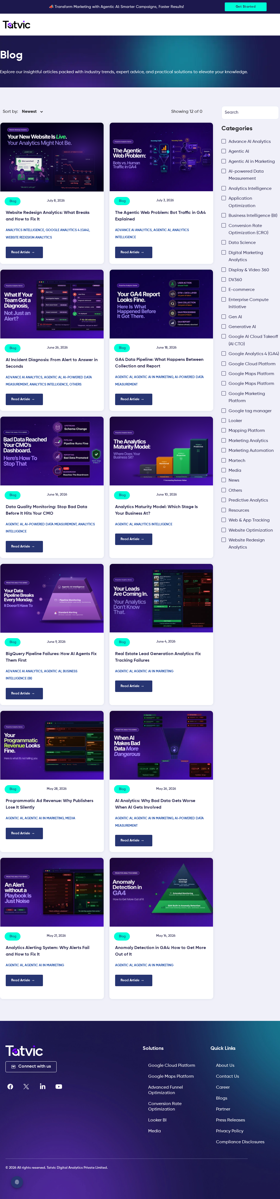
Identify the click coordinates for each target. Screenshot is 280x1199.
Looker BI (157, 1120)
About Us (225, 1066)
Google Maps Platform (171, 1076)
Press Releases (230, 1120)
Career (223, 1087)
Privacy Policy (229, 1131)
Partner (223, 1109)
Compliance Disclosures (240, 1142)
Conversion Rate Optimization (165, 1107)
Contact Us (227, 1076)
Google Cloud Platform (171, 1066)
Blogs (221, 1098)
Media (154, 1131)
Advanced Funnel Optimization (165, 1090)
